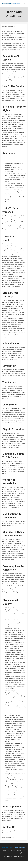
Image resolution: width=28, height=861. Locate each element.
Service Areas (11, 850)
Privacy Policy (21, 853)
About (4, 850)
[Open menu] (24, 3)
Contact (19, 850)
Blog (24, 850)
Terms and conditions (9, 853)
